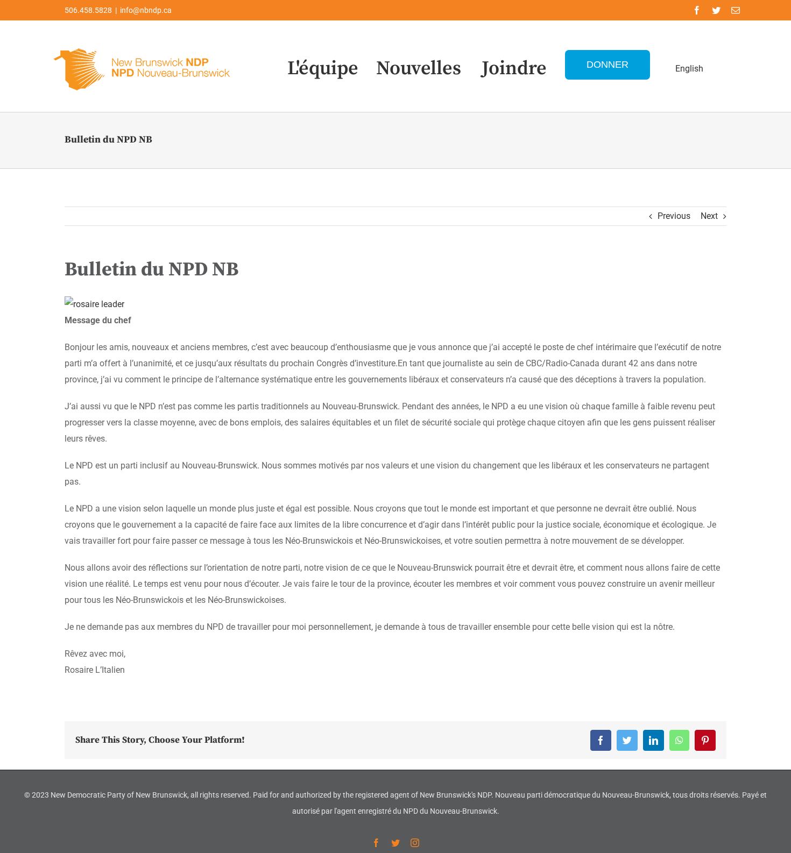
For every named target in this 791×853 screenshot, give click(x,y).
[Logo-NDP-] (142, 46)
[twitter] (716, 10)
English (689, 68)
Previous (674, 216)
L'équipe (322, 68)
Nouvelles (418, 68)
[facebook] (697, 10)
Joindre (514, 68)
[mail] (735, 10)
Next (709, 216)
